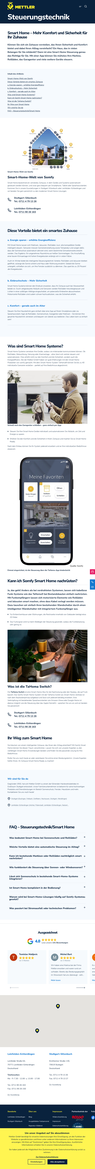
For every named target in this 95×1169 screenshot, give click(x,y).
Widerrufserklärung (59, 1117)
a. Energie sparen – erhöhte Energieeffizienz (26, 85)
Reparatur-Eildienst (36, 1126)
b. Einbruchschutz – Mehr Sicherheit (22, 88)
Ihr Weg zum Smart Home (18, 104)
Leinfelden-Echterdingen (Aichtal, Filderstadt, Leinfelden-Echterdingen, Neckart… (40, 805)
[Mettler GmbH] (21, 5)
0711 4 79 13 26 (60, 1075)
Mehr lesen (55, 980)
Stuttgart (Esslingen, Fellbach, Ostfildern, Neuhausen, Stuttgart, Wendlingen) (39, 799)
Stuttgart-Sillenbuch (15, 1121)
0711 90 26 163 (19, 1085)
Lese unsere (55, 942)
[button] (47, 837)
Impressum (56, 1121)
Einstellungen (36, 1162)
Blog (30, 1117)
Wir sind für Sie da (15, 107)
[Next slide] (81, 988)
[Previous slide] (14, 988)
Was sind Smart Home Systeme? (21, 94)
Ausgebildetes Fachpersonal (39, 1121)
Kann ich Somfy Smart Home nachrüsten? (25, 98)
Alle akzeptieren (57, 1162)
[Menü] (80, 6)
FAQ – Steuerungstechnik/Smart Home (24, 111)
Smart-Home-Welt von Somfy (20, 78)
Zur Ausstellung (13, 1095)
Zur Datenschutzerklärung (47, 1157)
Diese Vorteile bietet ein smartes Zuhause (25, 81)
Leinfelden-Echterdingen (16, 1117)
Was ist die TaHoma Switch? (19, 101)
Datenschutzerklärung (60, 1126)
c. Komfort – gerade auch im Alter (21, 91)
